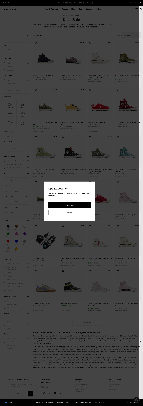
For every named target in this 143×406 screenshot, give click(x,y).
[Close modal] (93, 184)
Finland (69, 212)
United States (69, 205)
